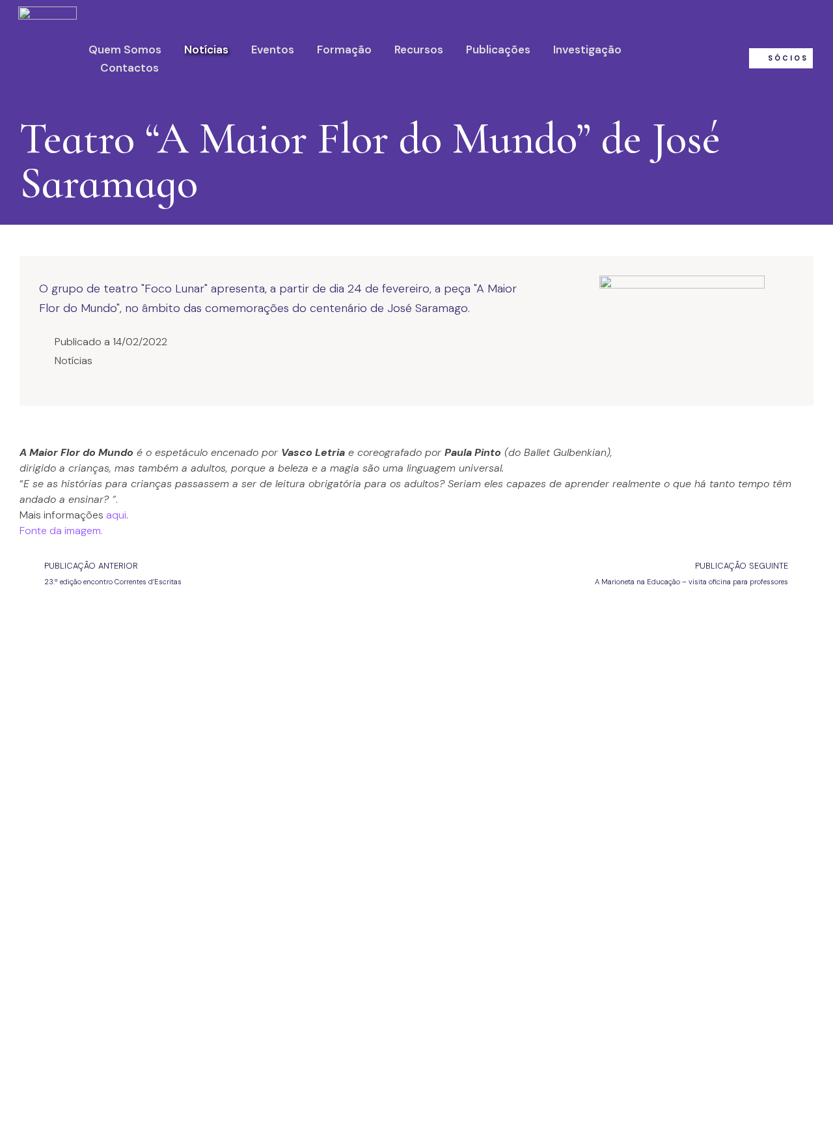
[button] (781, 58)
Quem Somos (125, 49)
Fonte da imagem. (61, 530)
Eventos (272, 49)
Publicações (498, 49)
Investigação (587, 49)
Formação (344, 49)
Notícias (206, 49)
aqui (116, 515)
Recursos (418, 49)
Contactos (129, 68)
